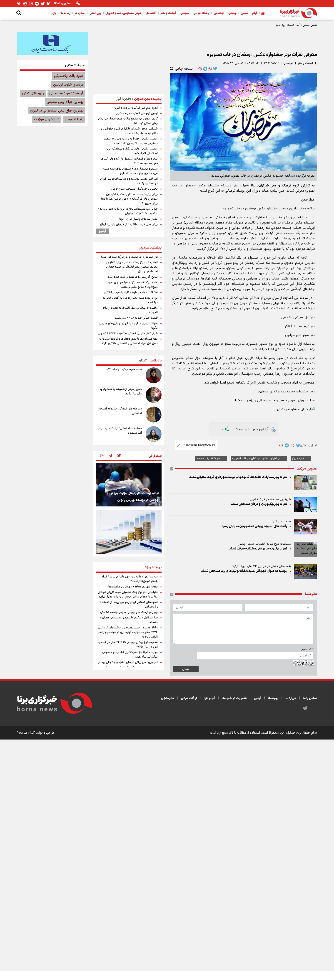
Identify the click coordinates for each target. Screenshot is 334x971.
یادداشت (156, 360)
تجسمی (288, 63)
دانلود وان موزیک (46, 119)
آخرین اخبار (123, 99)
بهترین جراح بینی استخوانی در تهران (56, 110)
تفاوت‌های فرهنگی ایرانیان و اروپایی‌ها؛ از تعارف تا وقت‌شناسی (129, 604)
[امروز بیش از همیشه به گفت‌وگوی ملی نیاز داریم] (154, 395)
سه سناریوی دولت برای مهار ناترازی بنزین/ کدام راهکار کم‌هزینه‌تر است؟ (130, 579)
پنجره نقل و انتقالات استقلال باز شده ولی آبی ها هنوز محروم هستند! (129, 161)
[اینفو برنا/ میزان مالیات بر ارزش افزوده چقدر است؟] (129, 532)
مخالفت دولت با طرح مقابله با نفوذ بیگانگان (131, 292)
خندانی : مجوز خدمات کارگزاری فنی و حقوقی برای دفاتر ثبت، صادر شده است (129, 131)
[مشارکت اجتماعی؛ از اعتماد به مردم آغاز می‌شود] (154, 434)
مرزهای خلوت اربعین (68, 84)
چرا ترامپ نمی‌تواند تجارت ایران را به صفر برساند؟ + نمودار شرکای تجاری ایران (128, 211)
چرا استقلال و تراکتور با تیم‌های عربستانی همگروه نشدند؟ (129, 620)
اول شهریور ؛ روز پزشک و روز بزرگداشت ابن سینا (129, 257)
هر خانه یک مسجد (208, 458)
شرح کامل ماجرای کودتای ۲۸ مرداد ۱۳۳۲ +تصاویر (128, 333)
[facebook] (199, 69)
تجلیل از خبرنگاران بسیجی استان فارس (134, 189)
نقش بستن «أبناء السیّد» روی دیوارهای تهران (289, 25)
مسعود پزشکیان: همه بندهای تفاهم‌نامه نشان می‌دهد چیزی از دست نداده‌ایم (130, 171)
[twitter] (214, 69)
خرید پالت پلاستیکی (68, 76)
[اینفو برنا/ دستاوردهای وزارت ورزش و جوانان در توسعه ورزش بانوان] (129, 484)
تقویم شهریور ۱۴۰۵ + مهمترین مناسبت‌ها (133, 587)
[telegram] (204, 69)
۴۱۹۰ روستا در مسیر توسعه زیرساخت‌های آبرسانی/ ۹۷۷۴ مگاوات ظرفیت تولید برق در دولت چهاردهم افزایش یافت (128, 632)
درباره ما (290, 698)
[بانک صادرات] (52, 43)
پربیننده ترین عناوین (148, 99)
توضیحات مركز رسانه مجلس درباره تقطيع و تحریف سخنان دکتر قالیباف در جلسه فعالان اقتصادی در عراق (132, 267)
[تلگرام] (37, 3)
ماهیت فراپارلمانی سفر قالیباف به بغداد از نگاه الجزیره (130, 310)
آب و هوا (209, 698)
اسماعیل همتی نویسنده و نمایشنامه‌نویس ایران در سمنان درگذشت (129, 181)
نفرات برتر (298, 458)
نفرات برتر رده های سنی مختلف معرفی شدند (258, 548)
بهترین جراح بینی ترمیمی (65, 102)
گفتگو (143, 360)
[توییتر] (43, 3)
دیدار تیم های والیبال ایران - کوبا (138, 219)
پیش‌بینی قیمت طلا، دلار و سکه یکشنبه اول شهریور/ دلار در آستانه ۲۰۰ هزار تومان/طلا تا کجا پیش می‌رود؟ (129, 199)
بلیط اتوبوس (74, 119)
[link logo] (298, 13)
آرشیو (102, 231)
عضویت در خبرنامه (234, 698)
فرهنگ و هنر (305, 63)
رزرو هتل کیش (33, 93)
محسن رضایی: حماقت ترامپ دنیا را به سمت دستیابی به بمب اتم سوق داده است (131, 141)
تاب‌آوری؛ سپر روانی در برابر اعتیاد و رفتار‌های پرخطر (128, 662)
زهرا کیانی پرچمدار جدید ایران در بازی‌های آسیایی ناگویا (128, 325)
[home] (263, 13)
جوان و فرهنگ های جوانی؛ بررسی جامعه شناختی (129, 612)
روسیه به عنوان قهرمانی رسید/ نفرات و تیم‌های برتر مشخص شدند (244, 571)
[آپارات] (25, 3)
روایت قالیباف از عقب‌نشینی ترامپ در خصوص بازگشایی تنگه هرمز (130, 654)
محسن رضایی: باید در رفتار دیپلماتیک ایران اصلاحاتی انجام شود (132, 151)
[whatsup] (209, 69)
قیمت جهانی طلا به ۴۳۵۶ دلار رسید (136, 318)
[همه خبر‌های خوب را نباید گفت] (154, 375)
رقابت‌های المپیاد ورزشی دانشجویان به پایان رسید (254, 526)
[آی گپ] (19, 3)
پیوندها (273, 698)
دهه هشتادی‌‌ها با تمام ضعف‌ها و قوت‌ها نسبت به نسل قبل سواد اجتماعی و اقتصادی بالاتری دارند (128, 341)
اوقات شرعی (189, 698)
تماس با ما (310, 698)
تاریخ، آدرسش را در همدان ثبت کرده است (132, 277)
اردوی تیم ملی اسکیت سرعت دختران (136, 108)
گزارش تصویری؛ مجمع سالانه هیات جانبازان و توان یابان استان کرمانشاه (128, 121)
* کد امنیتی (306, 649)
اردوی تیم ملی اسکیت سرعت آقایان (136, 113)
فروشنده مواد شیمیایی (66, 93)
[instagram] (102, 455)
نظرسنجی (167, 698)
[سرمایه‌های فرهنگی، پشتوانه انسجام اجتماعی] (154, 414)
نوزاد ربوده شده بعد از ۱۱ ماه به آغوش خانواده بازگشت (130, 300)
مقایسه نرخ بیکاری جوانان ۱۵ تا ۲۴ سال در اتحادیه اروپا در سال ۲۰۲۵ (128, 644)
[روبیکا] (49, 3)
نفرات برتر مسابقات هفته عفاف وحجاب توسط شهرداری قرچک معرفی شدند (238, 477)
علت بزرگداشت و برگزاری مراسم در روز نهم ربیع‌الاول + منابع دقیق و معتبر (132, 284)
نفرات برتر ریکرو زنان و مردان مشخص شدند (259, 504)
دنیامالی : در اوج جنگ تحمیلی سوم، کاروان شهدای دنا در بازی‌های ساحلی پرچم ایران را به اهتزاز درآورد (128, 594)
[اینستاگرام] (31, 3)
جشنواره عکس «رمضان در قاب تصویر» (256, 458)
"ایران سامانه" (26, 732)
